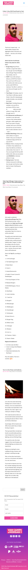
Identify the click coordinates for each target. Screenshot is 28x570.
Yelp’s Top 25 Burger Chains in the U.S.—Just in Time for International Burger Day (14, 182)
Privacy (3, 560)
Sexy (18, 12)
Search (22, 489)
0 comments (15, 187)
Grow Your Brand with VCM (19, 560)
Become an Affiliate (11, 562)
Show (21, 12)
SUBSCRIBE (14, 518)
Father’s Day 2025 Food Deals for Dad (13, 11)
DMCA (8, 560)
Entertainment (13, 12)
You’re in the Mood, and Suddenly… (12, 370)
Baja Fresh (10, 109)
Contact (20, 562)
